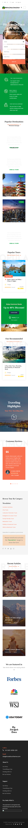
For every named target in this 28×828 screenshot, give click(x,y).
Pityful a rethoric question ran (14, 649)
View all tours (14, 169)
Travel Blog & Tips (7, 769)
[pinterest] (5, 548)
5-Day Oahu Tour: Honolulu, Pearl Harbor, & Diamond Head (13, 367)
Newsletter (12, 540)
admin (15, 593)
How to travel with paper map (14, 590)
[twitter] (7, 2)
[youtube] (10, 548)
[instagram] (13, 548)
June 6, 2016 (8, 593)
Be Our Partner (7, 774)
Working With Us (7, 772)
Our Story (5, 766)
